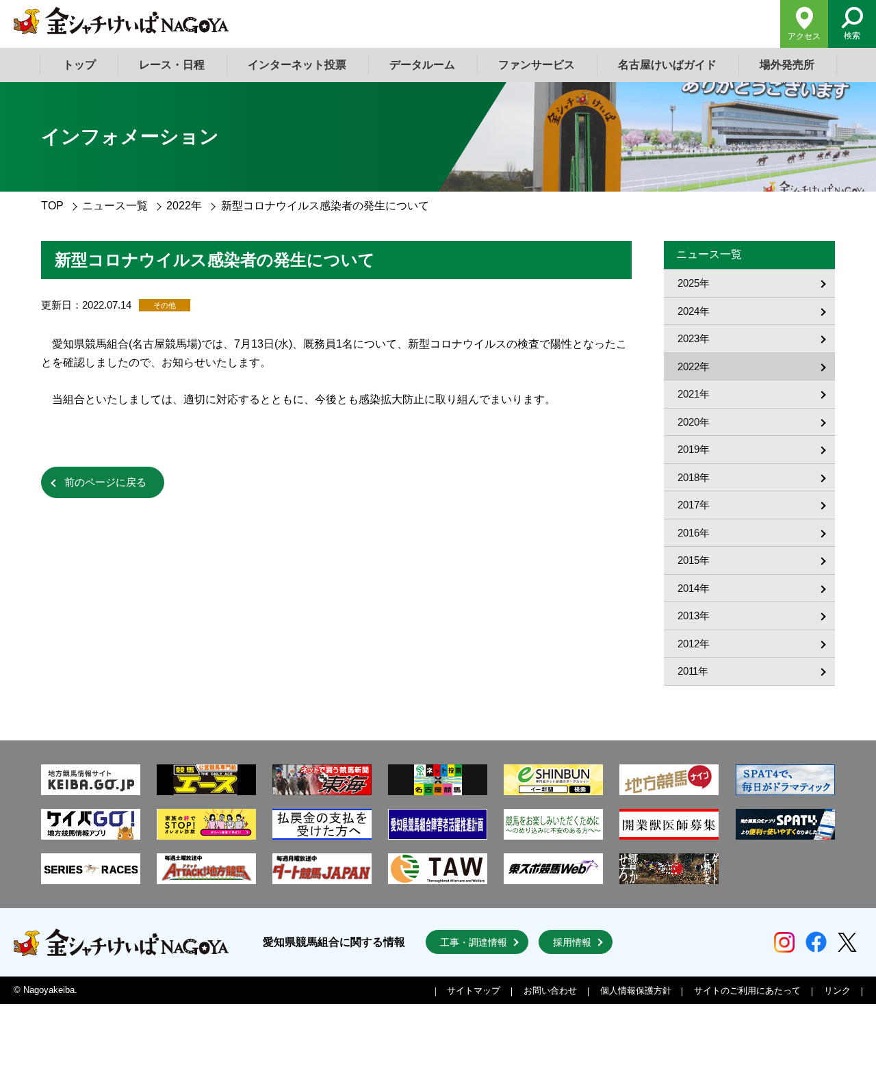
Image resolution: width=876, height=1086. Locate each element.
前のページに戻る (105, 482)
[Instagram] (784, 942)
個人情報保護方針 (635, 990)
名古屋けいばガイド (667, 64)
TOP (52, 205)
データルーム (422, 64)
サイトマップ (473, 990)
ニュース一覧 (115, 205)
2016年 (694, 533)
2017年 (694, 504)
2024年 (694, 311)
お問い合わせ (550, 990)
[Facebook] (816, 942)
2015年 (694, 560)
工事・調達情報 (473, 942)
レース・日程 (172, 64)
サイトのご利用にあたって (747, 990)
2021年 (694, 394)
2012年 (694, 643)
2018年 (694, 477)
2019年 (694, 449)
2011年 (693, 671)
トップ (79, 64)
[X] (847, 942)
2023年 (694, 338)
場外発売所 (787, 64)
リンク (837, 990)
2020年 (694, 422)
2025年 (694, 283)
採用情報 (572, 942)
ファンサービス (536, 64)
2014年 (694, 588)
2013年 (694, 615)
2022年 (184, 205)
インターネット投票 (297, 64)
